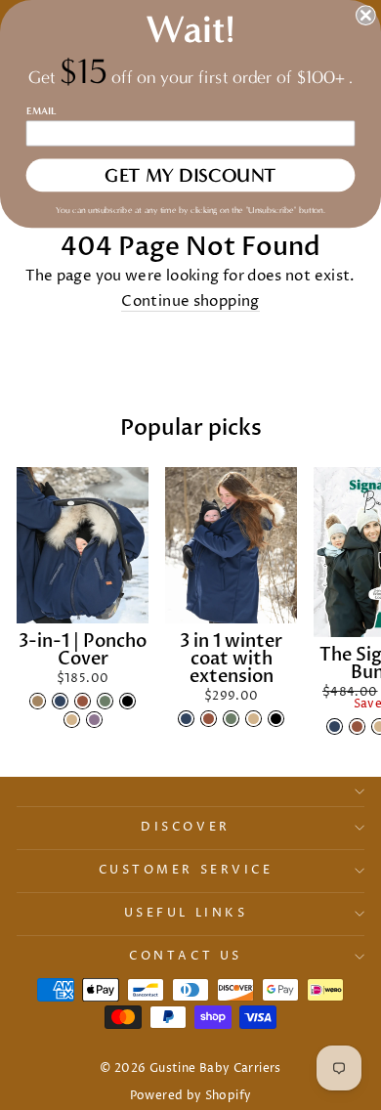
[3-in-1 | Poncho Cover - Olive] (105, 701)
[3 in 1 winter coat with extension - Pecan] (208, 718)
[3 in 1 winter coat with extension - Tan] (253, 718)
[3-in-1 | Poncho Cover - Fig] (94, 719)
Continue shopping (190, 302)
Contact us (185, 956)
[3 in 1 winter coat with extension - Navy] (186, 718)
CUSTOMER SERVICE (186, 870)
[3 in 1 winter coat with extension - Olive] (231, 718)
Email (41, 110)
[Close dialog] (366, 15)
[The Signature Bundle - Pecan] (357, 726)
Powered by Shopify (191, 1096)
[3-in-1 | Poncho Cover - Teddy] (37, 701)
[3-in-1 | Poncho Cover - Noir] (127, 701)
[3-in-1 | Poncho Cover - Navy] (60, 701)
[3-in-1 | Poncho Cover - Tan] (71, 719)
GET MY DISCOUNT (190, 175)
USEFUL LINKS (185, 913)
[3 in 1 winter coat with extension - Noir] (276, 718)
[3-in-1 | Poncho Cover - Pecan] (82, 701)
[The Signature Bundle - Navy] (334, 726)
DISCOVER (185, 827)
